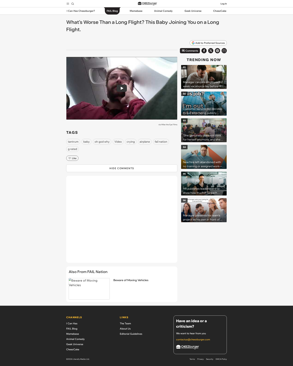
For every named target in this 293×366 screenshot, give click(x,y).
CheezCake (72, 349)
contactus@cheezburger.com (193, 339)
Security (209, 359)
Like (74, 158)
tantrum (73, 141)
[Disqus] (122, 221)
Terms (192, 359)
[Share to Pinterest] (217, 50)
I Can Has (71, 323)
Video (118, 141)
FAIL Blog (71, 328)
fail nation (161, 141)
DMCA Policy (221, 359)
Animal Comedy (75, 339)
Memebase (72, 333)
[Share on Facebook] (204, 50)
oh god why (102, 141)
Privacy (200, 359)
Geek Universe (74, 344)
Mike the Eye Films (169, 124)
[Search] (72, 4)
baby (86, 141)
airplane (145, 141)
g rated (72, 149)
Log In (224, 3)
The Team (125, 323)
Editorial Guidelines (131, 333)
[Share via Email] (224, 50)
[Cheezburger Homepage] (147, 3)
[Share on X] (210, 50)
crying (131, 141)
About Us (125, 328)
